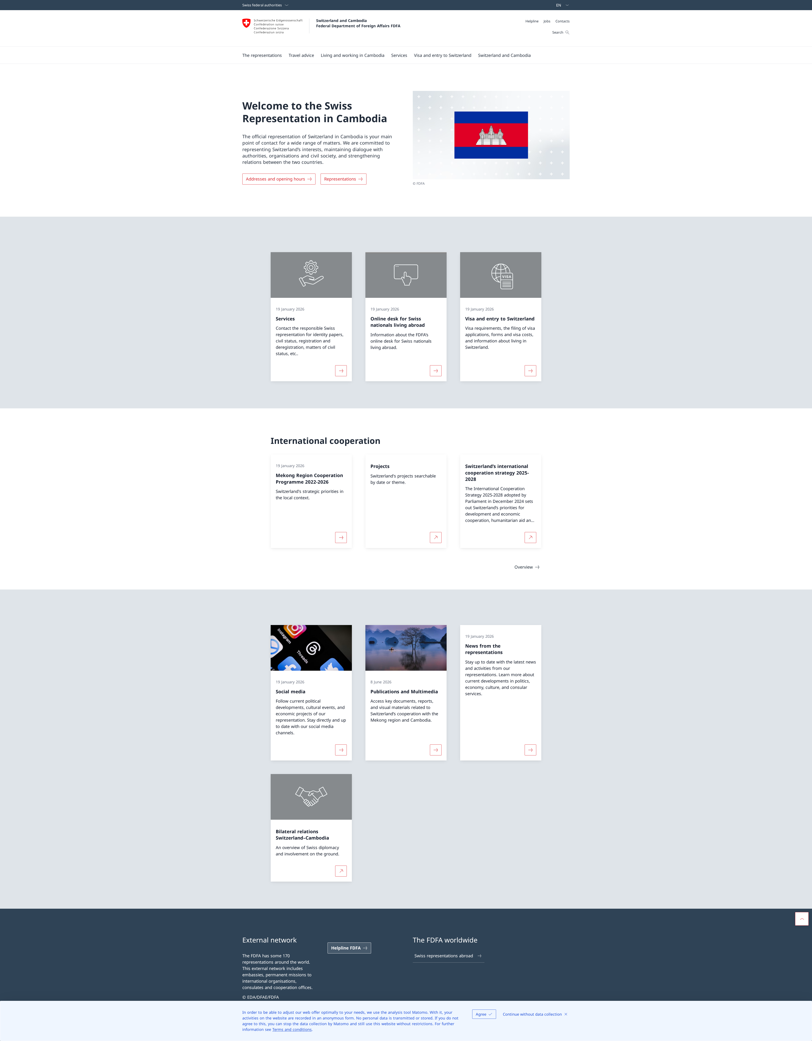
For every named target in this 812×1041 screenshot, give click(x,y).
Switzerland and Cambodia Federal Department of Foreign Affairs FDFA (358, 23)
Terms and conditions (292, 1029)
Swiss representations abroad (443, 956)
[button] (262, 55)
